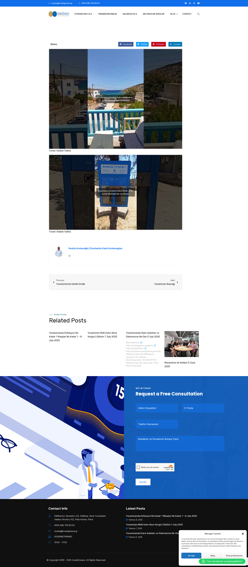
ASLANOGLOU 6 (130, 14)
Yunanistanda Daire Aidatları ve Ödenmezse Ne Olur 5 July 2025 (159, 533)
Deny (212, 555)
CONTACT (187, 14)
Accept (191, 555)
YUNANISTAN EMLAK (107, 14)
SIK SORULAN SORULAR (153, 14)
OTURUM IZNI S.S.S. (83, 14)
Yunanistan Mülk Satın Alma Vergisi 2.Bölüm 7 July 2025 (154, 524)
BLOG (172, 14)
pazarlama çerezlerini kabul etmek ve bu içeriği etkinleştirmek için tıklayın (115, 99)
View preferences (234, 555)
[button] (243, 533)
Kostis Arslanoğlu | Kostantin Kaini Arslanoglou (95, 248)
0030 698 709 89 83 (91, 3)
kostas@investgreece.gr (62, 3)
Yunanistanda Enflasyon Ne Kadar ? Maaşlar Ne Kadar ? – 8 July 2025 (65, 336)
